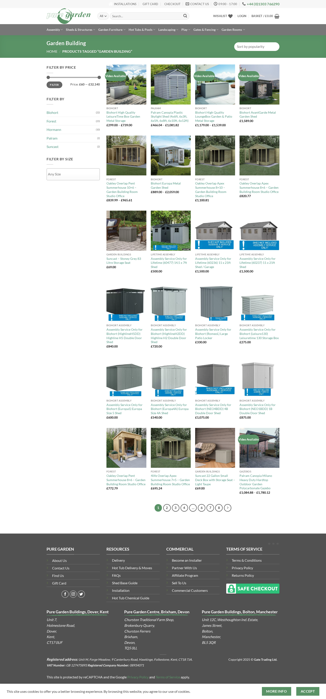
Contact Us (60, 568)
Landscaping (166, 29)
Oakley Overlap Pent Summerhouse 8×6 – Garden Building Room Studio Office (125, 480)
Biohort (52, 112)
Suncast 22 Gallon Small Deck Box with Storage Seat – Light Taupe (215, 480)
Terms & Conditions (247, 560)
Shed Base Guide (124, 583)
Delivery (118, 560)
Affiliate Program (185, 575)
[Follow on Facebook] (65, 594)
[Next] (228, 508)
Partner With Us (184, 568)
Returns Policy (243, 575)
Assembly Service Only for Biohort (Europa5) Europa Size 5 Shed (124, 409)
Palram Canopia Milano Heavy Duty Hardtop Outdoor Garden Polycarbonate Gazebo (256, 482)
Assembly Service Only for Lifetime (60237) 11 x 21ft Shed (258, 263)
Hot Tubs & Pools (140, 29)
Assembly (53, 29)
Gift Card (59, 583)
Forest (51, 121)
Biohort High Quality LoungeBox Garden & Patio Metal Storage (213, 116)
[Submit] (185, 16)
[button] (242, 16)
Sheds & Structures (79, 29)
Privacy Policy (242, 568)
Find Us (58, 575)
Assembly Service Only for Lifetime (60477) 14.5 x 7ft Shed (169, 263)
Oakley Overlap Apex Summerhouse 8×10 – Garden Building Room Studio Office (210, 189)
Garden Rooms (232, 29)
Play (184, 29)
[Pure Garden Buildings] (69, 16)
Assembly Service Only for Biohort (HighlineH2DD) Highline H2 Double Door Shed (169, 336)
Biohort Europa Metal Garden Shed (166, 185)
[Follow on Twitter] (81, 594)
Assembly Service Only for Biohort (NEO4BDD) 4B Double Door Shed (213, 409)
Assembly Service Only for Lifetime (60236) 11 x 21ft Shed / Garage (213, 263)
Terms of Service (168, 677)
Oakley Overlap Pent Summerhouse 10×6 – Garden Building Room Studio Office (122, 189)
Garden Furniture (110, 29)
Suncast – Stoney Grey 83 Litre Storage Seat (123, 261)
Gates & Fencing (204, 29)
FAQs (116, 575)
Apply (73, 186)
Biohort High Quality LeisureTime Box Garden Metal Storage (123, 116)
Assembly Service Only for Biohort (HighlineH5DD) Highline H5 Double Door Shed (124, 336)
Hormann (54, 129)
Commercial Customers (190, 590)
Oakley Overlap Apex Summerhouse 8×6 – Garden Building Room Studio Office (259, 187)
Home (52, 51)
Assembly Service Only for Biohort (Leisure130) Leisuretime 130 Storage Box (259, 334)
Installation (121, 590)
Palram (52, 138)
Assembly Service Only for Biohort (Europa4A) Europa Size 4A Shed (170, 409)
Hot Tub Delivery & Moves (132, 568)
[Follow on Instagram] (73, 594)
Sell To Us (179, 583)
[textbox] (74, 174)
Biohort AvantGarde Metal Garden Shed (258, 114)
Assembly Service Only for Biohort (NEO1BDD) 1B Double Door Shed (258, 409)
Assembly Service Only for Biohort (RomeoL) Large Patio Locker (213, 334)
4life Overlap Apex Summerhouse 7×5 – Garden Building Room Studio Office (170, 480)
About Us (59, 560)
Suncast (53, 146)
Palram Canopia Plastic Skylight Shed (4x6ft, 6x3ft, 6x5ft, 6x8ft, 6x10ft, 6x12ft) (170, 116)
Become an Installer (187, 560)
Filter (54, 84)
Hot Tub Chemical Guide (130, 598)
